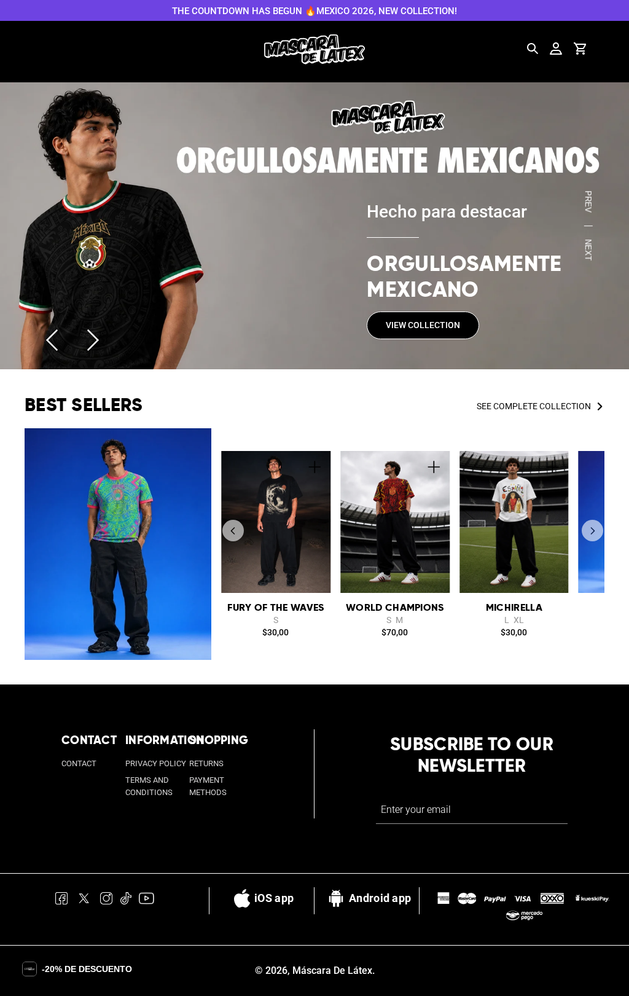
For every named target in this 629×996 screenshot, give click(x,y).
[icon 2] (84, 900)
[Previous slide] (52, 340)
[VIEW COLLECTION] (314, 225)
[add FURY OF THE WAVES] (314, 467)
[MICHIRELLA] (514, 522)
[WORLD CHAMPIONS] (395, 522)
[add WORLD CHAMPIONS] (434, 467)
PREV (588, 201)
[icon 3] (106, 900)
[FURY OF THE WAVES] (275, 522)
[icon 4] (125, 900)
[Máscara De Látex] (314, 49)
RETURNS (206, 763)
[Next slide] (93, 340)
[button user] (556, 48)
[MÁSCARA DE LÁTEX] (118, 544)
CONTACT (78, 763)
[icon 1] (62, 900)
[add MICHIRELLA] (553, 467)
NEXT (588, 250)
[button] (233, 530)
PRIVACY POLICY (155, 763)
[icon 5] (146, 900)
